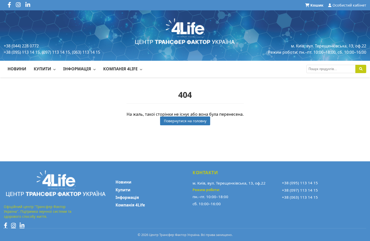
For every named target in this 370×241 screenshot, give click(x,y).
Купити (43, 69)
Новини (17, 69)
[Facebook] (5, 225)
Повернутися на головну (185, 120)
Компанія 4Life (121, 69)
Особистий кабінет (348, 5)
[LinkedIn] (22, 225)
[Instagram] (13, 225)
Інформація (77, 69)
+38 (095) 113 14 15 (300, 182)
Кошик (316, 5)
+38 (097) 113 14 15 (300, 190)
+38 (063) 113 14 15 (300, 197)
